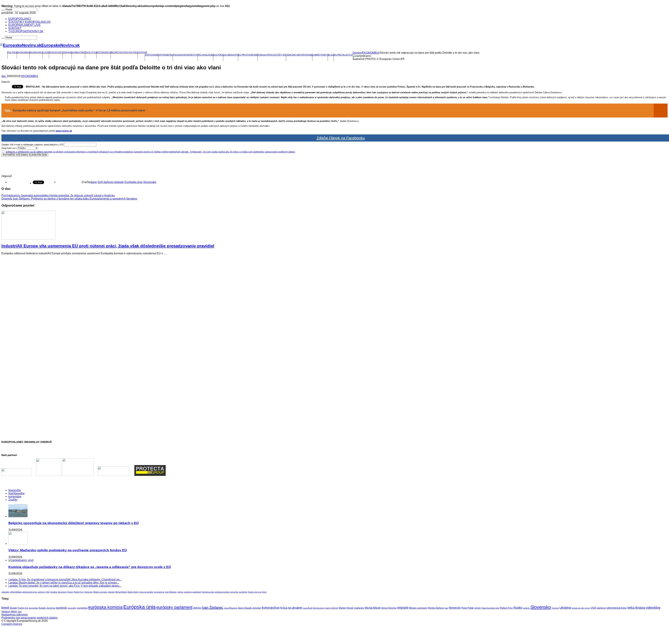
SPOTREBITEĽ (165, 55)
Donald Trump (17, 608)
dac (4, 76)
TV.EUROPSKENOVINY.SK (25, 31)
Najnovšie (14, 490)
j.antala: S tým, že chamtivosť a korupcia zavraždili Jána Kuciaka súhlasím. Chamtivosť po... (65, 579)
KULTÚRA (218, 55)
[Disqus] (334, 301)
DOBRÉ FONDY (320, 55)
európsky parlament (192, 592)
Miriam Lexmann (100, 592)
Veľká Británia (16, 592)
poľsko (477, 608)
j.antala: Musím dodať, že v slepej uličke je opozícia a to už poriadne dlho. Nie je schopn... (63, 582)
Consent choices (11, 623)
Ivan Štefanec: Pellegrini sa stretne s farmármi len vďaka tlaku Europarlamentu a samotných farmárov (69, 198)
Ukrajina (53, 592)
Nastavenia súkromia (14, 614)
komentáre (14, 496)
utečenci (41, 592)
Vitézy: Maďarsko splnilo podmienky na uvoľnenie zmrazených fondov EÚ (67, 550)
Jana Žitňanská (230, 608)
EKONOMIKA (23, 52)
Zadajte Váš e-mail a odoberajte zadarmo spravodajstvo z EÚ (32, 144)
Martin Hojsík (133, 592)
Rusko (70, 592)
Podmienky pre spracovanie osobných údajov (29, 617)
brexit (264, 592)
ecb (26, 608)
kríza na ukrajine (146, 592)
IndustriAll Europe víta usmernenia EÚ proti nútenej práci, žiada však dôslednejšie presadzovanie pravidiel (107, 246)
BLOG (331, 55)
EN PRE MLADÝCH (343, 55)
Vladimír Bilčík (9, 611)
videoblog (5, 592)
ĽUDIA (46, 52)
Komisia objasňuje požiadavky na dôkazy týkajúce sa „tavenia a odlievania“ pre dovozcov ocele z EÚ (89, 567)
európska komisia (221, 592)
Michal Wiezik (121, 592)
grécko (180, 592)
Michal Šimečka (388, 608)
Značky (12, 499)
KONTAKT (15, 28)
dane (94, 182)
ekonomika (33, 608)
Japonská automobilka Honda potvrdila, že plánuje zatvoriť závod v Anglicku (58, 195)
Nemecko (88, 592)
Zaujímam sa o (9, 148)
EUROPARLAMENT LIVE (24, 25)
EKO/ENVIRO (36, 52)
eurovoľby (72, 608)
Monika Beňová (436, 608)
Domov (357, 52)
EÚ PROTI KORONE (247, 55)
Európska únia (134, 182)
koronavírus (159, 592)
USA (47, 592)
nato (446, 608)
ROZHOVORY (56, 52)
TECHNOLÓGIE (205, 55)
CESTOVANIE (151, 55)
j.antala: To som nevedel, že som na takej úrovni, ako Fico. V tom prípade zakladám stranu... (64, 585)
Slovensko (149, 182)
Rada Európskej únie (490, 608)
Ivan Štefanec (171, 592)
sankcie (526, 608)
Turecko (555, 608)
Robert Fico (79, 592)
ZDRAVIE (67, 52)
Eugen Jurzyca (254, 592)
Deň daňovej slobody (111, 182)
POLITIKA (12, 52)
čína (20, 611)
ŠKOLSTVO (90, 52)
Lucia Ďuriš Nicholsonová (313, 608)
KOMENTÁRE (78, 52)
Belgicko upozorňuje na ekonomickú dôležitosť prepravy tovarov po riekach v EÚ (73, 523)
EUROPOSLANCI (19, 18)
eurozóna (234, 592)
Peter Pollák (467, 608)
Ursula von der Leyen (581, 608)
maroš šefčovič (331, 608)
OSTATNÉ (142, 52)
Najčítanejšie (16, 493)
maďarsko (359, 608)
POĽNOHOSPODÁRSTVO (185, 55)
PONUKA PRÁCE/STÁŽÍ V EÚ (272, 55)
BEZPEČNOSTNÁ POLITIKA (124, 52)
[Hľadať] (2, 10)
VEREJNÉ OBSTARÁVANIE (299, 55)
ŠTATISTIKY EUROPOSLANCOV (29, 21)
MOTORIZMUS (104, 52)
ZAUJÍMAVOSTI (230, 55)
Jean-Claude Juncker (249, 608)
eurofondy (243, 592)
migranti (111, 592)
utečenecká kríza (29, 592)
